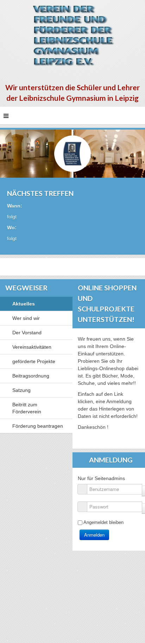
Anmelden (94, 534)
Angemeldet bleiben (103, 522)
